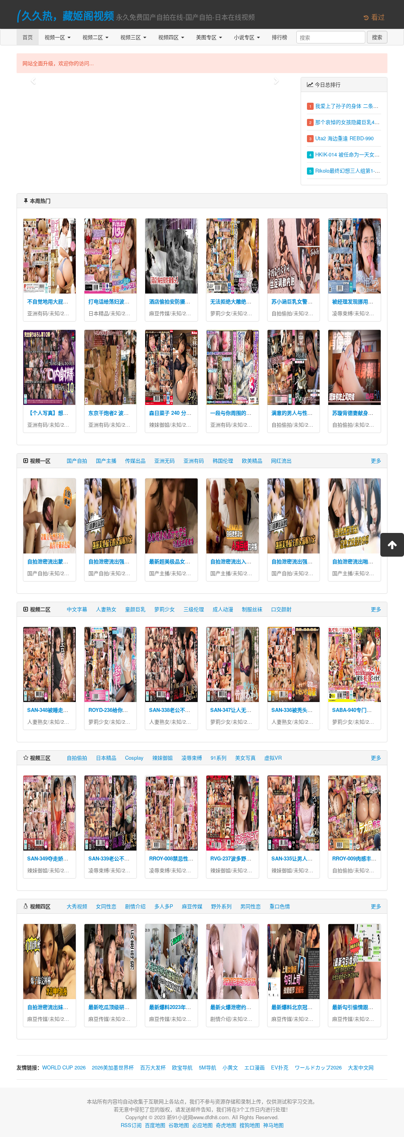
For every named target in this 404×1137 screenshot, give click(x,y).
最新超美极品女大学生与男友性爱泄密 (192, 561)
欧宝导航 (182, 1067)
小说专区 (245, 37)
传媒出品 (135, 460)
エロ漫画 (254, 1067)
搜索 (377, 37)
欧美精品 (252, 460)
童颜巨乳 (135, 609)
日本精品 (98, 313)
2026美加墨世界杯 (113, 1067)
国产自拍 (77, 460)
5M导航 (207, 1067)
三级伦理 (193, 609)
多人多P (163, 906)
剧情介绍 (135, 906)
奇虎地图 (226, 1125)
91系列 (218, 757)
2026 (66, 313)
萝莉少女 (220, 313)
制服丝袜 (252, 609)
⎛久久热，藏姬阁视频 (65, 15)
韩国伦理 (223, 460)
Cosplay (134, 757)
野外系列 (221, 906)
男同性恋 (250, 906)
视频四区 (169, 37)
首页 (27, 37)
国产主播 (106, 460)
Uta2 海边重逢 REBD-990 (344, 138)
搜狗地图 (249, 1125)
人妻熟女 (106, 609)
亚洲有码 (37, 313)
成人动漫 (223, 609)
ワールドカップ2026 (318, 1067)
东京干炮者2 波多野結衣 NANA (124, 412)
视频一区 (56, 37)
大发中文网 (361, 1067)
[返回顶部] (392, 545)
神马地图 (273, 1125)
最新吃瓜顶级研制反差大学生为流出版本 (134, 1007)
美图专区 (207, 37)
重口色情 (279, 906)
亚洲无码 (164, 460)
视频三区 (131, 37)
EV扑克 (279, 1067)
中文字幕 (77, 609)
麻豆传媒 (159, 313)
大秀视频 (77, 906)
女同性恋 (106, 906)
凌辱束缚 (342, 313)
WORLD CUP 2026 (64, 1067)
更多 (376, 460)
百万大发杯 (153, 1067)
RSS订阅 (131, 1125)
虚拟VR (273, 757)
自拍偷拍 (281, 313)
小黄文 (230, 1067)
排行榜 (279, 37)
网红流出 (281, 460)
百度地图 (155, 1125)
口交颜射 (281, 609)
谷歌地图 (178, 1125)
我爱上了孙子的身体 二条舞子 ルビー (357, 105)
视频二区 (93, 37)
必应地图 (202, 1125)
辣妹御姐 (159, 424)
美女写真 (245, 757)
